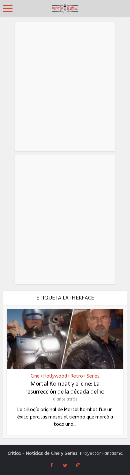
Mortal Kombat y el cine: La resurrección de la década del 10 (65, 387)
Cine (35, 376)
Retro (77, 376)
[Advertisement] (65, 86)
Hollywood (55, 376)
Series (93, 376)
